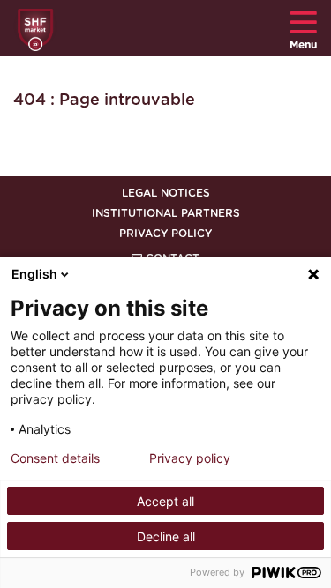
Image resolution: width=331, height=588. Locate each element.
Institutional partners (166, 213)
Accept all (165, 501)
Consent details (55, 458)
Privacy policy (189, 458)
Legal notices (166, 193)
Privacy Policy (165, 233)
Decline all (166, 536)
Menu (303, 45)
